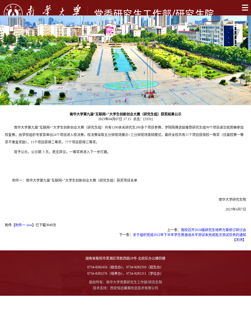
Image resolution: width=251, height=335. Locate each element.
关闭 (239, 240)
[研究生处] (109, 13)
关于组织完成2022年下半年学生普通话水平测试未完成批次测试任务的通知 (189, 235)
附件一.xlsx (23, 225)
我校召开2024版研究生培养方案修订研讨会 (213, 230)
